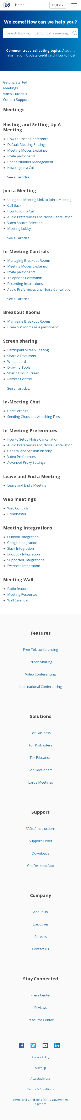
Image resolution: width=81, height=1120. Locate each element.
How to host (65, 55)
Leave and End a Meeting (26, 485)
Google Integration (22, 542)
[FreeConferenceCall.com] (7, 5)
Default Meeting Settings (27, 144)
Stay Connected (40, 979)
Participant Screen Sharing (28, 350)
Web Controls (18, 508)
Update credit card (40, 55)
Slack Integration (20, 548)
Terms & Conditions (40, 1089)
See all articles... (19, 177)
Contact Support (16, 99)
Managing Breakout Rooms (28, 260)
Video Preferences (21, 456)
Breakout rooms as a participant (32, 327)
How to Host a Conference (27, 139)
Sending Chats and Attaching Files (33, 416)
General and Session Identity (29, 451)
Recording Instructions (25, 283)
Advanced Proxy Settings (26, 462)
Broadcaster (16, 514)
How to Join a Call (20, 167)
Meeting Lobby (19, 228)
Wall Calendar (18, 600)
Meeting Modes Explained (27, 150)
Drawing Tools (18, 367)
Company (40, 895)
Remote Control (19, 379)
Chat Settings (17, 411)
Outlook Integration (23, 537)
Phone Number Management (30, 162)
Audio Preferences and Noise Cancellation (39, 217)
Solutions (40, 716)
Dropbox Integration (23, 554)
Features (41, 633)
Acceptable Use (40, 1078)
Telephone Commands (25, 278)
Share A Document (21, 356)
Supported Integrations (25, 560)
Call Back (14, 205)
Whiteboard (16, 361)
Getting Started (15, 82)
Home (19, 4)
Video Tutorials (15, 94)
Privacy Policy (40, 1057)
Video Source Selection (25, 222)
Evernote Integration (23, 566)
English (56, 5)
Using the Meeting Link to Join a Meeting (39, 199)
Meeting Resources (22, 594)
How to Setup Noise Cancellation (32, 439)
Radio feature (17, 588)
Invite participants (21, 156)
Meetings (10, 88)
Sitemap (40, 1068)
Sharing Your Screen (23, 373)
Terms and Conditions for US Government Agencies (40, 1102)
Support (40, 812)
